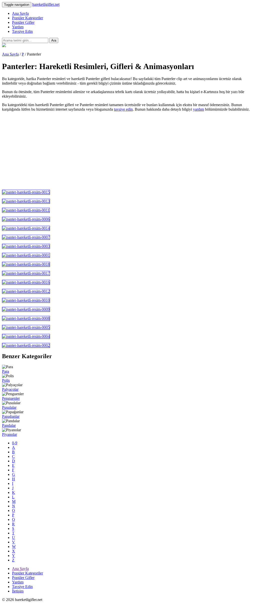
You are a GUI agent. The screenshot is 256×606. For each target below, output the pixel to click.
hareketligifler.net (46, 4)
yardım (198, 109)
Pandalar (9, 425)
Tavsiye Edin (22, 31)
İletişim (18, 591)
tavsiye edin (123, 109)
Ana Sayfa (20, 13)
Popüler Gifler (23, 22)
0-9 (14, 443)
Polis (6, 380)
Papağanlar (11, 416)
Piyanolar (9, 434)
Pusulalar (9, 407)
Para (5, 371)
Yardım (18, 27)
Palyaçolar (10, 389)
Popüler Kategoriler (27, 18)
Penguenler (11, 398)
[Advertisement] (128, 151)
